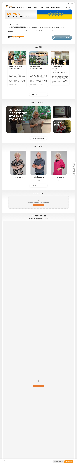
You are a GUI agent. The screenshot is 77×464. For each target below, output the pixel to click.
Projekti (47, 7)
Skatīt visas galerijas (39, 138)
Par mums (19, 7)
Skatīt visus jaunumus (39, 94)
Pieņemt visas (69, 461)
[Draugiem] (74, 173)
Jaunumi (42, 7)
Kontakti (53, 7)
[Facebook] (74, 164)
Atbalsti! (58, 7)
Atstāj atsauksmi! (63, 37)
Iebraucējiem (35, 7)
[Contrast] (72, 3)
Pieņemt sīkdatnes (38, 204)
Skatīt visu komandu (39, 185)
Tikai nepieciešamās (58, 461)
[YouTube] (74, 166)
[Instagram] (74, 171)
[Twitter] (74, 169)
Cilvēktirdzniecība (27, 7)
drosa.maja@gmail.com (18, 36)
